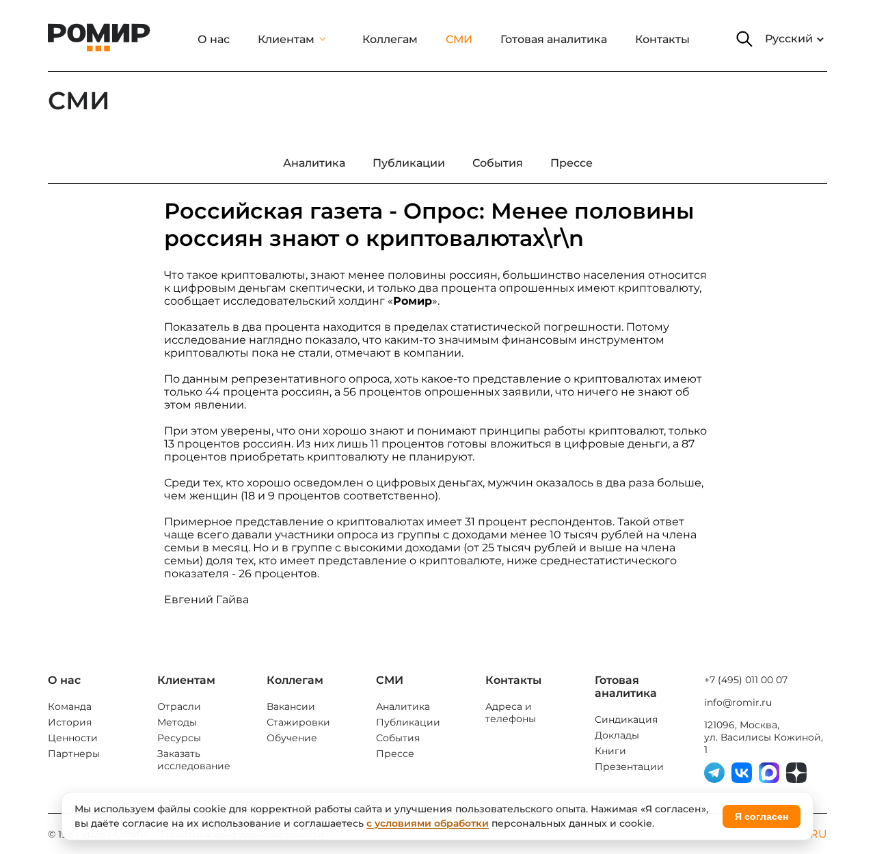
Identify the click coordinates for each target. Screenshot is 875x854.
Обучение (292, 738)
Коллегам (390, 39)
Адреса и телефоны (510, 712)
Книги (610, 751)
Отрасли (179, 706)
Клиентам (286, 39)
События (398, 738)
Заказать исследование (193, 759)
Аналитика (403, 706)
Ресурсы (179, 738)
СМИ (459, 39)
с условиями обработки (427, 823)
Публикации (408, 722)
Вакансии (291, 706)
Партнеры (74, 753)
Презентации (629, 766)
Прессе (395, 753)
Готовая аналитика (553, 39)
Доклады (617, 735)
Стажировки (298, 722)
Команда (70, 706)
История (70, 722)
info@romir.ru (738, 702)
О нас (214, 39)
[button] (744, 39)
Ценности (73, 738)
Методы (177, 722)
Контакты (662, 39)
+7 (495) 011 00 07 (746, 680)
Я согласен (761, 816)
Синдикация (626, 719)
